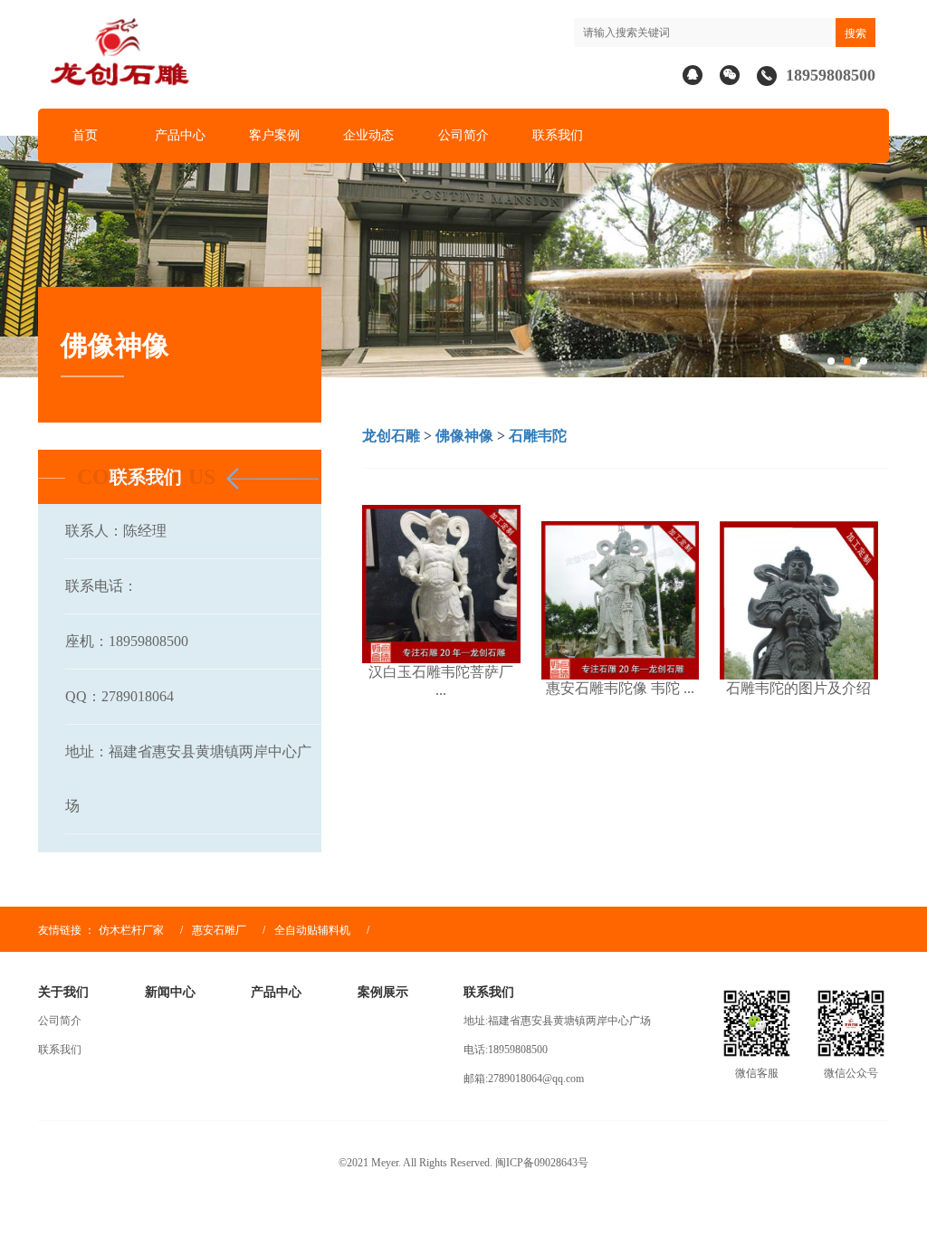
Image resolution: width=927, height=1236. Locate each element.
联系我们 (557, 135)
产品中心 (180, 135)
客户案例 (274, 135)
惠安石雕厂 (219, 930)
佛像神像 (464, 435)
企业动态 (368, 135)
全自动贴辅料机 (313, 930)
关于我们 (63, 992)
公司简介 (463, 135)
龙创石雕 (391, 435)
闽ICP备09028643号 (541, 1162)
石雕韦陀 (538, 435)
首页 (85, 135)
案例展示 (383, 992)
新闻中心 (170, 992)
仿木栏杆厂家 (131, 930)
